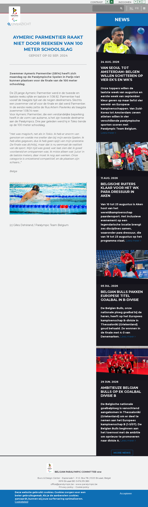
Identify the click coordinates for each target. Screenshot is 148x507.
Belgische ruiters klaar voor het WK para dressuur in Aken (120, 190)
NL (131, 8)
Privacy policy (66, 487)
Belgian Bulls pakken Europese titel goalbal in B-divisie (122, 296)
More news (122, 452)
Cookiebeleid (21, 501)
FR (137, 8)
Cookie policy (82, 487)
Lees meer (108, 132)
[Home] (14, 15)
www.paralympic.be (86, 484)
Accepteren (126, 493)
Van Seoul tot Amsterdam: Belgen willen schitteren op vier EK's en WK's (122, 74)
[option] (48, 198)
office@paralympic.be (62, 484)
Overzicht (21, 24)
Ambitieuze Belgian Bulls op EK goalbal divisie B (121, 392)
